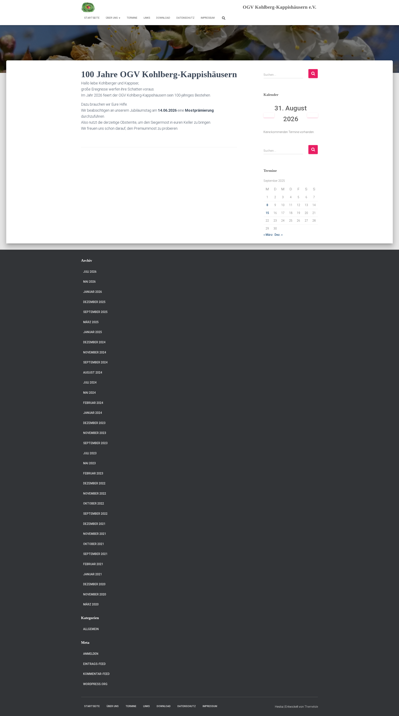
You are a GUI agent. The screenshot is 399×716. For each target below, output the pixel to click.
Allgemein (91, 629)
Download (163, 17)
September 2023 (95, 443)
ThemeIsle (311, 706)
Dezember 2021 (94, 523)
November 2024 (94, 352)
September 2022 (95, 513)
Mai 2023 (89, 463)
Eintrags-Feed (94, 664)
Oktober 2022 (93, 503)
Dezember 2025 (94, 302)
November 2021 (94, 533)
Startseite (92, 17)
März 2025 (91, 322)
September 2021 (95, 554)
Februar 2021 (93, 564)
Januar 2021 (92, 574)
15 (267, 213)
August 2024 (92, 372)
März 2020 (91, 604)
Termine (132, 17)
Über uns (112, 17)
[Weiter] (312, 115)
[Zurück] (269, 115)
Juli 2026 (89, 271)
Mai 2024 (89, 392)
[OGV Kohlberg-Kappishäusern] (88, 7)
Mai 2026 (89, 281)
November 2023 (94, 433)
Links (147, 17)
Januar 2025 (92, 332)
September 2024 (95, 362)
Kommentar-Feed (96, 674)
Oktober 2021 (93, 544)
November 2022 (94, 493)
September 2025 (95, 312)
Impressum (208, 17)
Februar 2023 (93, 473)
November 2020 (94, 594)
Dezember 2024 (94, 342)
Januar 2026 (92, 291)
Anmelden (90, 653)
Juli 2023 (89, 453)
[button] (119, 17)
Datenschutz (185, 17)
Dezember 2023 (94, 423)
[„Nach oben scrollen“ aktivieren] (390, 708)
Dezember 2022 (94, 483)
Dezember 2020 (94, 584)
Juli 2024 (89, 382)
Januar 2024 (92, 412)
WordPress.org (95, 684)
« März (268, 234)
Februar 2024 (93, 402)
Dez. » (279, 234)
